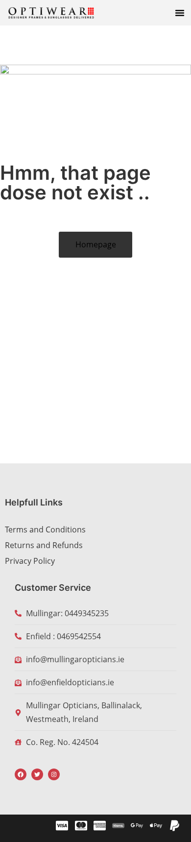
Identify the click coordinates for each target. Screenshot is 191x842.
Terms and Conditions (45, 529)
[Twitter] (37, 774)
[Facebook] (20, 774)
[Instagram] (54, 774)
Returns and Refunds (44, 545)
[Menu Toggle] (179, 12)
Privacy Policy (30, 560)
